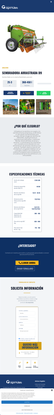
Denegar (27, 406)
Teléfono (21, 322)
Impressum (35, 413)
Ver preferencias (27, 410)
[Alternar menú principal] (51, 1)
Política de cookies (19, 413)
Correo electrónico (23, 316)
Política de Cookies (40, 385)
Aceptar (27, 402)
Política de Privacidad (28, 413)
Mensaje (21, 328)
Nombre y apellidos (23, 310)
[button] (52, 390)
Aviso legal (40, 387)
